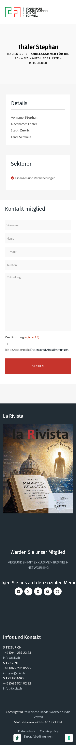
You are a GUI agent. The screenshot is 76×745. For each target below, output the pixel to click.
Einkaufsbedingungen (38, 736)
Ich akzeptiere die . (37, 349)
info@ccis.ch (11, 657)
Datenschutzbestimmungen (49, 349)
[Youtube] (48, 591)
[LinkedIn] (38, 591)
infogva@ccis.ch (14, 673)
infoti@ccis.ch (12, 688)
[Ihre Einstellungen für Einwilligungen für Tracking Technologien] (69, 738)
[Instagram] (58, 591)
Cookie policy (49, 731)
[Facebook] (19, 591)
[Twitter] (28, 591)
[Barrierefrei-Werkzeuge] (17, 738)
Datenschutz (26, 731)
